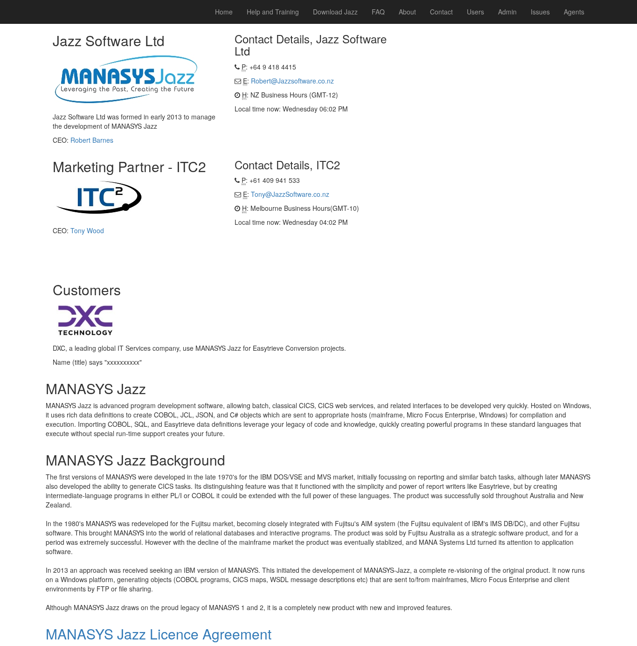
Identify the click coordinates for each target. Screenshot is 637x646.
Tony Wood (87, 230)
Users (475, 11)
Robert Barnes (91, 140)
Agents (574, 11)
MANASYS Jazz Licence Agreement (158, 634)
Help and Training (273, 11)
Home (224, 11)
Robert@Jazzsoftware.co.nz (292, 80)
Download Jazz (335, 11)
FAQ (378, 11)
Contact (441, 11)
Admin (507, 11)
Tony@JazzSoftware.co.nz (290, 194)
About (407, 11)
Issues (540, 11)
